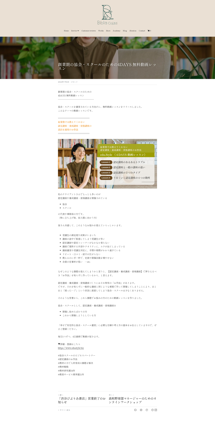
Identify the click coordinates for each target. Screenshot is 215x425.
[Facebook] (135, 410)
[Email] (152, 410)
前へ (61, 395)
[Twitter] (141, 410)
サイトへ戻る (65, 410)
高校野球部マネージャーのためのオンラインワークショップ (133, 400)
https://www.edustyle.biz (71, 347)
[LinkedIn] (147, 410)
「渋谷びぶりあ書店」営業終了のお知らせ (82, 400)
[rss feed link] (156, 410)
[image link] (107, 15)
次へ (110, 395)
